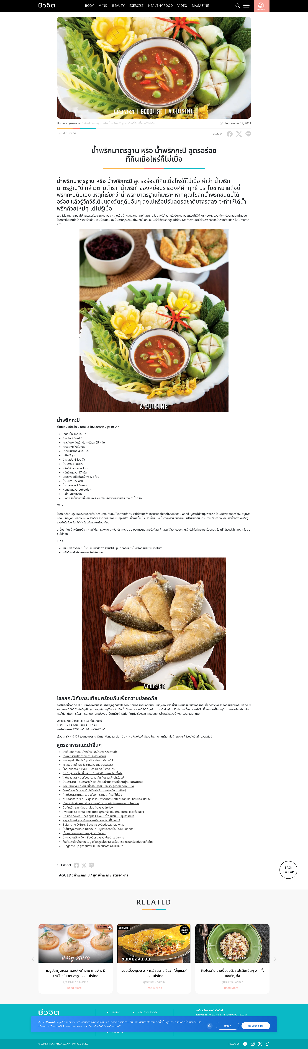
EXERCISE (136, 5)
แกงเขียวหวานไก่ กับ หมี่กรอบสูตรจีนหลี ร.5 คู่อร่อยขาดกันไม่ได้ (98, 786)
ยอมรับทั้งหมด (255, 1026)
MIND (102, 5)
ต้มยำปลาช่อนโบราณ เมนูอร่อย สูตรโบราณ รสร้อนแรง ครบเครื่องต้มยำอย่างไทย (108, 842)
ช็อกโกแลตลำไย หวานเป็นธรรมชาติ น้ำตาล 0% (89, 769)
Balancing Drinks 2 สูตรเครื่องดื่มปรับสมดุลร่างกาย (93, 825)
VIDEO (182, 5)
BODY (89, 5)
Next (275, 959)
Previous (33, 959)
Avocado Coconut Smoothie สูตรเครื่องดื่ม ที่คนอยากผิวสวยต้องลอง (103, 812)
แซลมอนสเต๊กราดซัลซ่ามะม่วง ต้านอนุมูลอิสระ (88, 765)
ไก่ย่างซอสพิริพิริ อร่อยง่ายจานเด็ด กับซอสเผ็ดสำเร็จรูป (93, 778)
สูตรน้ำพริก (101, 875)
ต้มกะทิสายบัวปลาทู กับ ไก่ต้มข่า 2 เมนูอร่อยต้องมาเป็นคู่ (94, 790)
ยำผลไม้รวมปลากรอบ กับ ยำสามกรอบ (84, 756)
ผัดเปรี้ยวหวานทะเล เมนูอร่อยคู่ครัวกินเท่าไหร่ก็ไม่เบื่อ (92, 795)
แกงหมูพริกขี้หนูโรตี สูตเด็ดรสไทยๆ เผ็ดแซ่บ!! (88, 760)
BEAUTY (118, 5)
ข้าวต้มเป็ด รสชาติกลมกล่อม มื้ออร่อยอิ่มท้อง (88, 807)
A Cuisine (69, 133)
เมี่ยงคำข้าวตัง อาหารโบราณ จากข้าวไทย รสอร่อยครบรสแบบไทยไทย (101, 803)
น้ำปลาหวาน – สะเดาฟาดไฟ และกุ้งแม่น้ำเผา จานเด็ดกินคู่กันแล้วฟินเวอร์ (103, 782)
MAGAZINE (200, 5)
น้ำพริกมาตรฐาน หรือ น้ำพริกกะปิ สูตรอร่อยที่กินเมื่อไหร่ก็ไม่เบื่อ (119, 123)
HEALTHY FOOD (160, 5)
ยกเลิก (227, 1026)
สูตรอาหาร (74, 123)
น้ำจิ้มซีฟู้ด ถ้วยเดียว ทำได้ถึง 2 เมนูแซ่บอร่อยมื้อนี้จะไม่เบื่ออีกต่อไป (99, 829)
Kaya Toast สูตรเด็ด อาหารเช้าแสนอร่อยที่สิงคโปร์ (91, 820)
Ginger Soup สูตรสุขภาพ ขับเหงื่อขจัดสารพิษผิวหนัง (93, 846)
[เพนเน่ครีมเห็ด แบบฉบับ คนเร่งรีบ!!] (232, 959)
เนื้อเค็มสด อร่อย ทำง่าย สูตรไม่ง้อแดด (84, 833)
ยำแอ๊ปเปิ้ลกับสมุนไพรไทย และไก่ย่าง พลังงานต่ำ (90, 752)
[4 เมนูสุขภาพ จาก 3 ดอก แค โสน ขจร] (154, 959)
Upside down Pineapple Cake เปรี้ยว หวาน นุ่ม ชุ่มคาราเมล (98, 816)
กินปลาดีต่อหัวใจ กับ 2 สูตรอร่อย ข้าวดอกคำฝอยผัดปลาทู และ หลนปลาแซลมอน (107, 799)
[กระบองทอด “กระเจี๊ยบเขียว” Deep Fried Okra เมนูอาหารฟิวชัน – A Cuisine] (75, 959)
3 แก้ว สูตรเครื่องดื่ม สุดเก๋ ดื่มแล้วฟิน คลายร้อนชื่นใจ (92, 773)
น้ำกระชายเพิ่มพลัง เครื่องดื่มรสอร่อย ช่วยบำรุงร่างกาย (93, 837)
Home (61, 123)
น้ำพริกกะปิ (82, 875)
